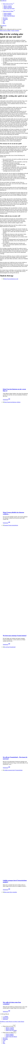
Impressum (5, 1019)
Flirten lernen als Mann (5, 30)
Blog (4, 23)
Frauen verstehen (7, 13)
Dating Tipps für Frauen (9, 8)
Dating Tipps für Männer (9, 15)
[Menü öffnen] (1, 27)
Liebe (4, 20)
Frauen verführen (7, 14)
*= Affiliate (5, 1016)
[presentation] (15, 332)
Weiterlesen (6, 399)
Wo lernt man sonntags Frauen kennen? (15, 635)
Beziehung (5, 19)
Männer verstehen (8, 5)
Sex (4, 21)
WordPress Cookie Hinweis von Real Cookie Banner (12, 1021)
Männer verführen (8, 7)
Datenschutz (5, 1017)
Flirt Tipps (5, 17)
